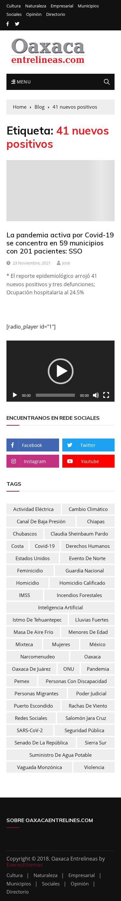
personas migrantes (36, 693)
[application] (60, 371)
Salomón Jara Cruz (86, 718)
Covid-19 (45, 546)
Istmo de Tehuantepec (37, 619)
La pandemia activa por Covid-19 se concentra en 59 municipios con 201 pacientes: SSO (60, 243)
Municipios (88, 6)
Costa (17, 546)
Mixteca (24, 644)
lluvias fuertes (91, 619)
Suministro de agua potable (60, 755)
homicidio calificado (82, 583)
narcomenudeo (37, 656)
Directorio (55, 14)
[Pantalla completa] (106, 395)
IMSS (24, 595)
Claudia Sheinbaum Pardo (79, 533)
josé (66, 263)
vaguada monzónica (39, 767)
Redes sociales (31, 718)
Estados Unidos (32, 558)
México (97, 644)
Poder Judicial (91, 693)
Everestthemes (24, 864)
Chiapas (96, 521)
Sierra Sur (95, 742)
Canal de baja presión (41, 521)
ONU (68, 669)
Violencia (94, 767)
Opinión (34, 14)
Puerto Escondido (33, 705)
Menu (23, 82)
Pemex (21, 681)
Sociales (14, 14)
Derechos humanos (88, 546)
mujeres (61, 644)
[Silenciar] (96, 395)
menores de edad (88, 632)
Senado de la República (41, 742)
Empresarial (62, 6)
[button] (61, 371)
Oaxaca (92, 656)
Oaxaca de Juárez (31, 669)
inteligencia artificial (60, 607)
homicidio (27, 583)
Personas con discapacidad (76, 681)
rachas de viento (88, 705)
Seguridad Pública (84, 730)
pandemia (98, 669)
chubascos (25, 533)
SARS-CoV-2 (30, 730)
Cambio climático (88, 509)
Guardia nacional (85, 570)
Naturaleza (35, 6)
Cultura (13, 6)
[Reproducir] (15, 395)
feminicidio (30, 570)
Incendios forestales (79, 595)
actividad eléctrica (33, 509)
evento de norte (87, 558)
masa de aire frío (33, 632)
